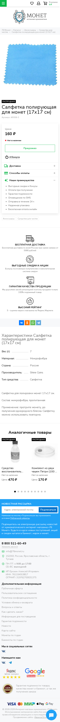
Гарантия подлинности (14, 621)
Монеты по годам (11, 635)
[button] (15, 491)
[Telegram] (38, 322)
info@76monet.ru (15, 551)
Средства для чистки (28, 218)
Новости (6, 626)
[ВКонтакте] (21, 322)
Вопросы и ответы (12, 607)
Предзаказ (30, 148)
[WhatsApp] (32, 322)
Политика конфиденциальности (19, 597)
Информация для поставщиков (19, 616)
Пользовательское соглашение (19, 593)
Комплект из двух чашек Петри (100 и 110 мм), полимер (44, 470)
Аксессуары (8, 218)
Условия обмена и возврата (17, 602)
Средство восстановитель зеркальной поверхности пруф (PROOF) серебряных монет (14, 470)
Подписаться (48, 509)
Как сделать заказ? (12, 611)
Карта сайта (8, 630)
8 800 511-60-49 (14, 543)
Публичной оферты (20, 518)
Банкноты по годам (12, 640)
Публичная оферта (12, 588)
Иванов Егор (40, 717)
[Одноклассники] (27, 322)
